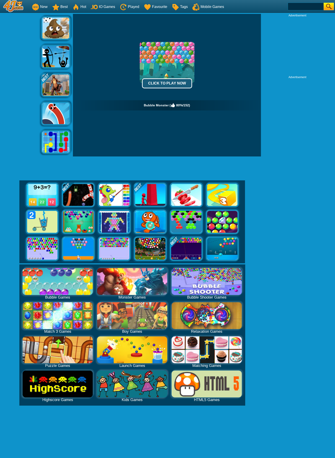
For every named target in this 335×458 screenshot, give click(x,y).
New (44, 7)
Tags (184, 7)
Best (64, 7)
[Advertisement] (20, 82)
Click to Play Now (167, 83)
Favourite (159, 7)
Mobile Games (212, 7)
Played (133, 7)
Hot (83, 7)
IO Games (107, 7)
